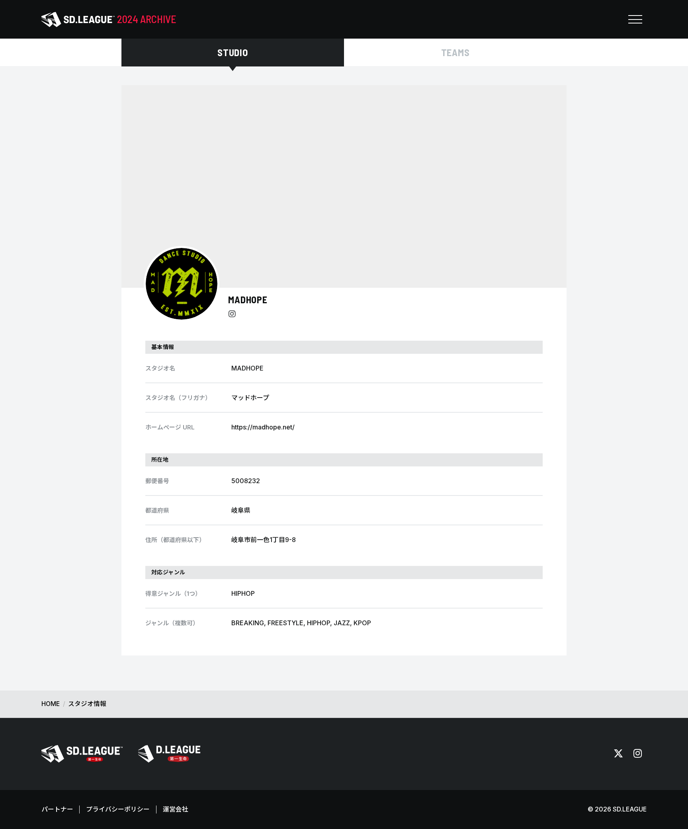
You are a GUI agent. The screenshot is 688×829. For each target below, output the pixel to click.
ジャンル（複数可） (172, 623)
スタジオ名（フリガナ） (178, 398)
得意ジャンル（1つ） (173, 593)
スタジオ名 (160, 368)
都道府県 (157, 510)
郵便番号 (157, 481)
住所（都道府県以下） (175, 540)
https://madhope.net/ (263, 427)
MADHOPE (248, 299)
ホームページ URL (170, 427)
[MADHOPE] (181, 284)
